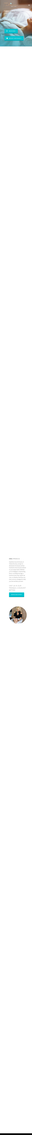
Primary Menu (29, 5)
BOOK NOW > (12, 31)
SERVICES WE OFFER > (16, 594)
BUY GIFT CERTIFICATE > (15, 38)
